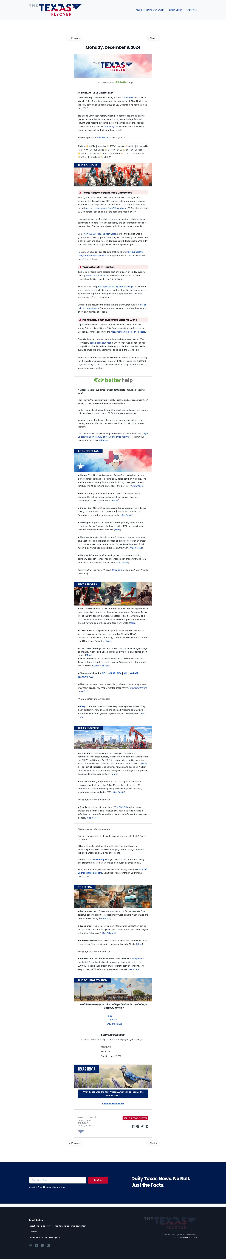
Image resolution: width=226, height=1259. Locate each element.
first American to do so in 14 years (128, 331)
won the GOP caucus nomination (100, 234)
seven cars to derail (96, 275)
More (115, 500)
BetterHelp (102, 137)
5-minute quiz (99, 859)
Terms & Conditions (181, 1237)
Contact (33, 1232)
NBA (119, 673)
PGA (91, 676)
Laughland (137, 958)
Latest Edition (175, 10)
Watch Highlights (101, 665)
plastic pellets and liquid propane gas (115, 286)
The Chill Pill (120, 807)
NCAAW (82, 676)
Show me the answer (113, 1103)
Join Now (98, 1180)
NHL (125, 673)
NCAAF (111, 673)
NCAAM (134, 673)
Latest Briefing (36, 1220)
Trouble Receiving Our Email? (149, 10)
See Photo (105, 918)
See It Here (93, 817)
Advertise (192, 10)
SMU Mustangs (114, 1024)
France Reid (127, 97)
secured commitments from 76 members (105, 208)
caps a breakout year (100, 342)
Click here (117, 570)
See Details (126, 515)
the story (109, 126)
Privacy (194, 1237)
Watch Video (136, 486)
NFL (104, 673)
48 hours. (104, 440)
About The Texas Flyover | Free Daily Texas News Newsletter (58, 1226)
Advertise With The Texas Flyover (45, 1237)
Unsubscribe (82, 1117)
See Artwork (108, 933)
